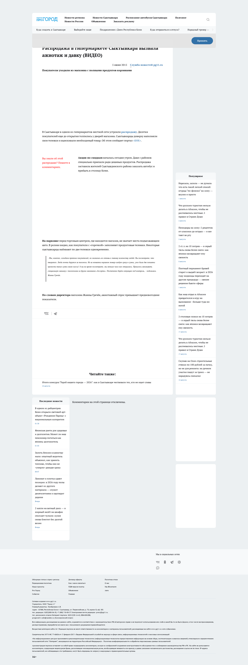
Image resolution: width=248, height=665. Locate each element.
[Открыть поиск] (208, 19)
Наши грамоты (38, 587)
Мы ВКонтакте (110, 587)
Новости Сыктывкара (105, 17)
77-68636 (55, 634)
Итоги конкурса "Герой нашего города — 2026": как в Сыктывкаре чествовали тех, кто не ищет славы (96, 384)
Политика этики (111, 579)
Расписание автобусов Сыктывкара (146, 17)
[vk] (46, 314)
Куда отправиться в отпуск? (164, 29)
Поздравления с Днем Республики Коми (121, 29)
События (35, 594)
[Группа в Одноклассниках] (164, 562)
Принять (202, 40)
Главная (71, 594)
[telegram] (56, 314)
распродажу (129, 132)
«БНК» (137, 140)
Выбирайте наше (83, 29)
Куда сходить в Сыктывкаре (51, 29)
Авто (107, 590)
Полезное (180, 17)
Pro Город (36, 590)
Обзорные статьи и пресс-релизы (45, 579)
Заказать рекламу (124, 21)
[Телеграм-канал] (172, 562)
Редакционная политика (42, 583)
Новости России (74, 21)
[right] (212, 30)
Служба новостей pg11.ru (146, 64)
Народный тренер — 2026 (201, 29)
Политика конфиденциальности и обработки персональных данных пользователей (136, 641)
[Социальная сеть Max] (157, 568)
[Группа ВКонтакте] (157, 562)
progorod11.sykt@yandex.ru (43, 618)
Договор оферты (75, 579)
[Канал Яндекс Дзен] (179, 562)
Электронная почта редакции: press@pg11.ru (89, 612)
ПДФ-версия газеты (76, 587)
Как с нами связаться (76, 583)
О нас (107, 583)
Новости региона (75, 17)
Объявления (98, 21)
